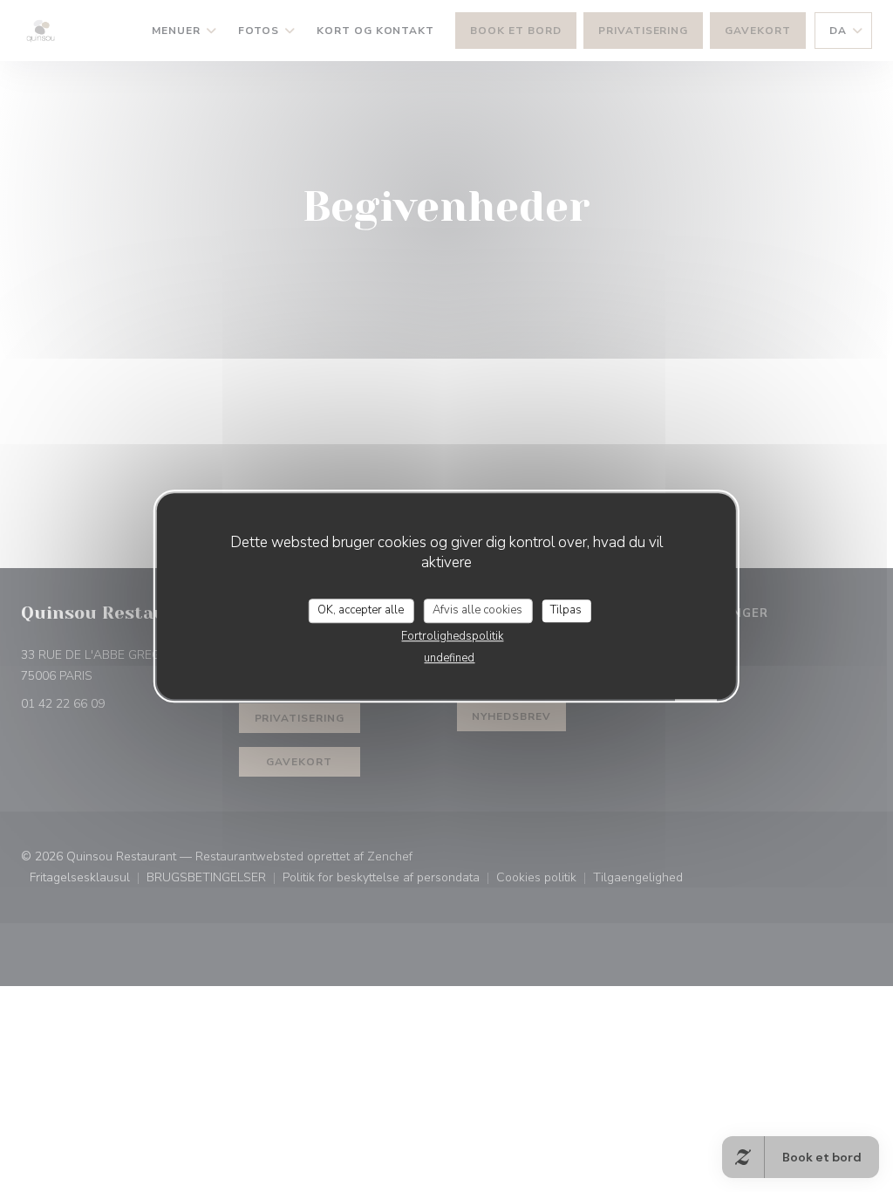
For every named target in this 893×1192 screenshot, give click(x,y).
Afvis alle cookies (477, 610)
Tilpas (566, 610)
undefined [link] (449, 658)
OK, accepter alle (360, 610)
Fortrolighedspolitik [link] (452, 636)
